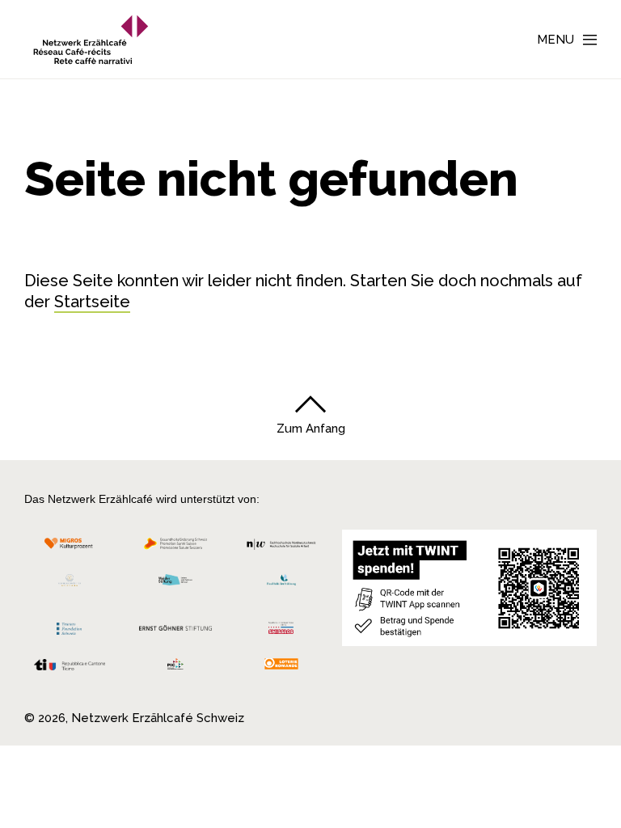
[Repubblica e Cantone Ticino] (69, 669)
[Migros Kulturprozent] (69, 548)
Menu (555, 39)
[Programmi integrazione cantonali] (176, 668)
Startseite (92, 301)
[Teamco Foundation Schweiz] (69, 626)
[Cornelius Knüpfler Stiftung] (69, 584)
